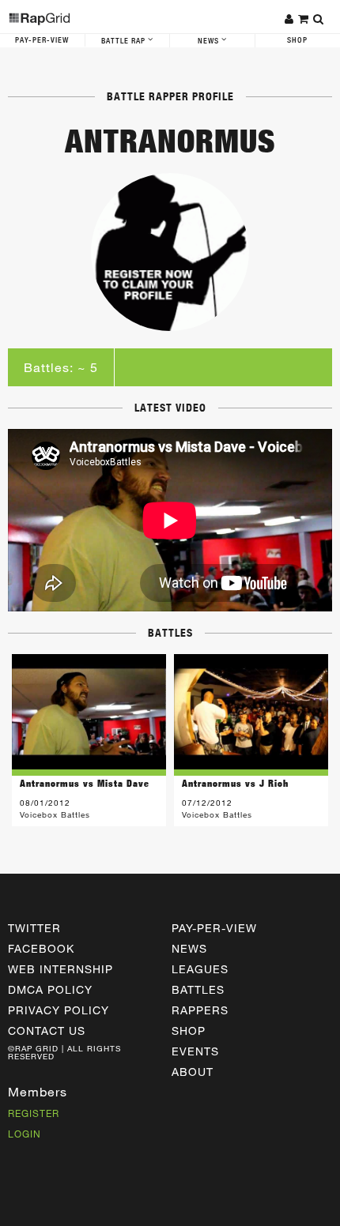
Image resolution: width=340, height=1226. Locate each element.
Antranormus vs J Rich (235, 783)
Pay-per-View (214, 928)
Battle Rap (124, 41)
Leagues (200, 969)
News (209, 41)
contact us (46, 1030)
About (192, 1071)
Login (24, 1133)
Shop (189, 1030)
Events (195, 1051)
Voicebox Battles (55, 814)
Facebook (41, 948)
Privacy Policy (58, 1010)
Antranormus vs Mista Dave (84, 783)
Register (33, 1113)
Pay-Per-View (42, 40)
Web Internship (60, 969)
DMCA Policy (50, 989)
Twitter (34, 928)
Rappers (200, 1010)
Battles (198, 989)
